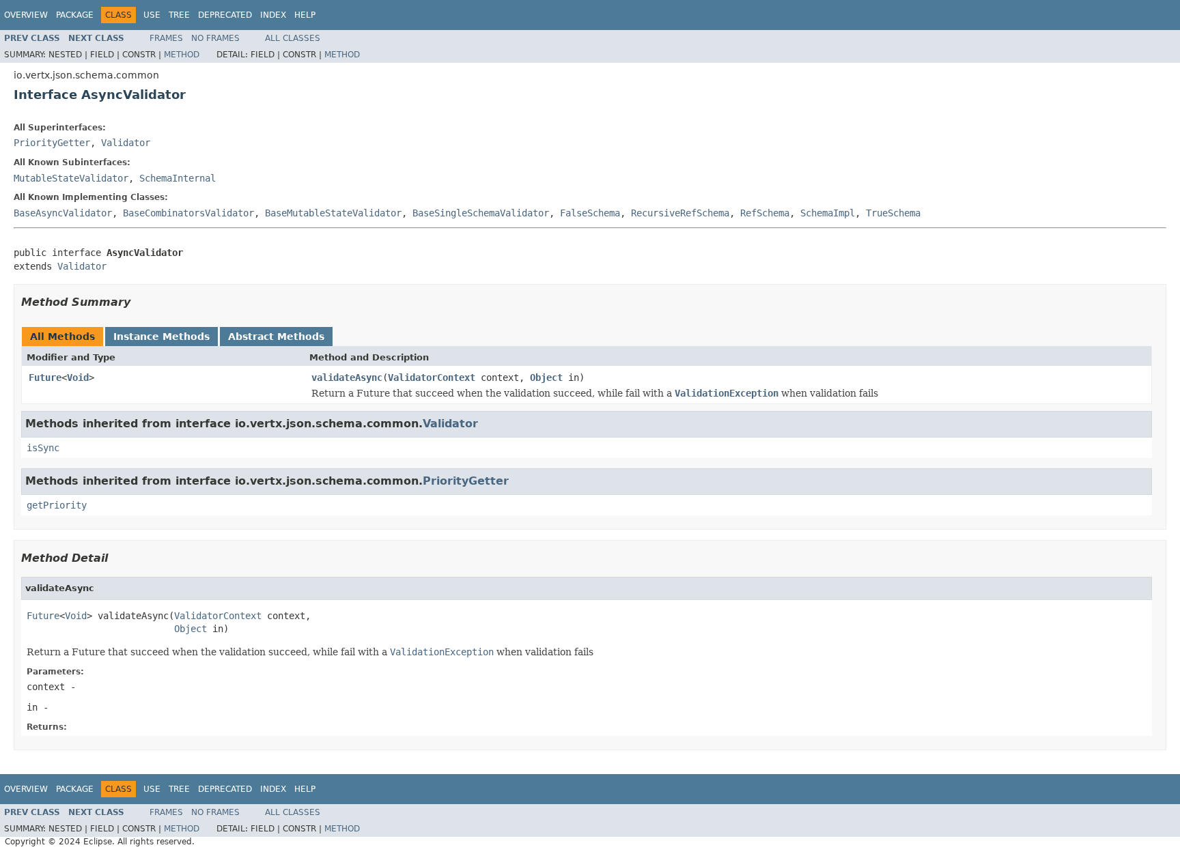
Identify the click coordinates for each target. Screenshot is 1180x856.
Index (273, 15)
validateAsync (346, 377)
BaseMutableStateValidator (333, 213)
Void (78, 377)
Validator (125, 142)
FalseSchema (590, 213)
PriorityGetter (52, 142)
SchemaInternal (177, 178)
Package (75, 15)
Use (151, 15)
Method (181, 54)
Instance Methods (161, 336)
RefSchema (764, 213)
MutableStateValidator (71, 178)
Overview (26, 15)
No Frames (215, 38)
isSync (43, 447)
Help (304, 15)
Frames (166, 38)
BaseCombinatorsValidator (188, 213)
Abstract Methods (276, 336)
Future (45, 377)
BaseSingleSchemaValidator (480, 213)
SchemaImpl (827, 213)
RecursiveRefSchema (680, 213)
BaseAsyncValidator (63, 213)
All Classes (292, 38)
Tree (179, 15)
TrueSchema (893, 213)
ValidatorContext (431, 377)
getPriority (57, 505)
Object (546, 377)
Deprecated (225, 15)
